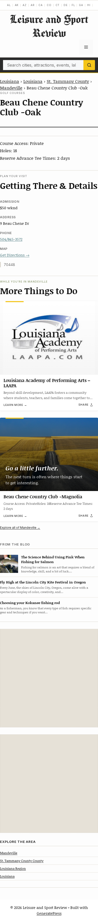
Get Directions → (14, 255)
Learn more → (15, 405)
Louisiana (9, 81)
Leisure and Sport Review (49, 26)
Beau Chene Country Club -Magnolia (43, 496)
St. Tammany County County (21, 860)
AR (33, 5)
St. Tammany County (68, 81)
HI (88, 5)
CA (40, 5)
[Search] (89, 65)
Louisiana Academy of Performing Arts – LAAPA (47, 383)
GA (81, 5)
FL (73, 5)
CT (58, 5)
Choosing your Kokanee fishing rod (30, 602)
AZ (25, 5)
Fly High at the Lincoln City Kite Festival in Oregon (43, 582)
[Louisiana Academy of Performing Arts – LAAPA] (49, 338)
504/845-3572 (11, 239)
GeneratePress (49, 913)
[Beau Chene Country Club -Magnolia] (49, 454)
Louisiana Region (13, 868)
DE (66, 5)
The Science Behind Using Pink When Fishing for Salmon (53, 559)
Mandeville (11, 88)
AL (9, 5)
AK (17, 5)
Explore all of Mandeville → (20, 527)
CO (49, 5)
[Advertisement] (49, 678)
